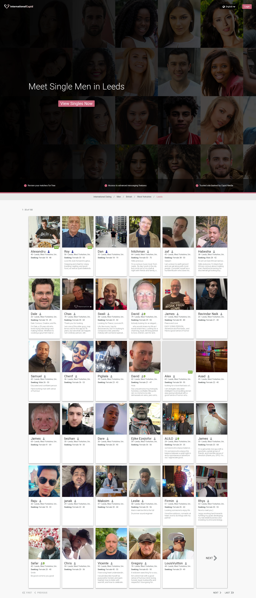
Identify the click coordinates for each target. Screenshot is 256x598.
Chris (68, 563)
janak (68, 501)
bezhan (69, 438)
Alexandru (38, 251)
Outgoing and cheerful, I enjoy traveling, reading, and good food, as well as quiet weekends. (77, 266)
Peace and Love (171, 323)
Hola (133, 386)
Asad (201, 376)
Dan (100, 251)
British (129, 196)
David (135, 314)
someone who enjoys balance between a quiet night (178, 448)
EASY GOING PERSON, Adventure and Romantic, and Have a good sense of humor (177, 328)
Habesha (204, 251)
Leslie (135, 501)
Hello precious (137, 261)
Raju (34, 501)
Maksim (103, 501)
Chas (67, 314)
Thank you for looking (73, 323)
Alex (168, 376)
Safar (35, 563)
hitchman (138, 251)
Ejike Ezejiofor (141, 438)
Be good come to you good (42, 576)
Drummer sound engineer (142, 513)
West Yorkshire (144, 196)
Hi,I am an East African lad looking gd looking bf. (211, 261)
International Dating (102, 196)
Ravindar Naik (208, 314)
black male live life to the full (142, 510)
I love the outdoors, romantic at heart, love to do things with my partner (178, 515)
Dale (34, 314)
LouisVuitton (174, 563)
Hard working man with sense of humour (43, 390)
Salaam (168, 261)
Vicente (103, 563)
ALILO (169, 438)
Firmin (169, 501)
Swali (101, 314)
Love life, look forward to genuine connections (77, 261)
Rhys (201, 501)
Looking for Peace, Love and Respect (111, 323)
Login (247, 6)
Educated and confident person (44, 386)
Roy (66, 251)
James (170, 314)
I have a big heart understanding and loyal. (111, 573)
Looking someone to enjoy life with (178, 510)
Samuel (36, 376)
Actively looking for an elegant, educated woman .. (144, 323)
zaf (167, 251)
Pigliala (103, 376)
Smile (33, 573)
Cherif (68, 376)
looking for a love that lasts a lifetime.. (178, 386)
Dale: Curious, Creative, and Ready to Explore (44, 323)
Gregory (137, 563)
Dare (101, 438)
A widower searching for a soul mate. (144, 573)
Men (119, 196)
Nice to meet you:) (205, 510)
